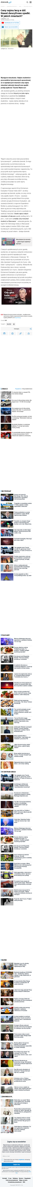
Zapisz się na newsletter (11, 27)
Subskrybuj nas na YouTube (12, 22)
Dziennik (2, 6)
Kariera (21, 1178)
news (20, 6)
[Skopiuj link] (20, 333)
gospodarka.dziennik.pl (12, 6)
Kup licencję (18, 317)
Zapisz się (16, 1164)
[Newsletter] (4, 333)
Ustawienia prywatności (15, 1182)
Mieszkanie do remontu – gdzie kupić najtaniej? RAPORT (23, 242)
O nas (10, 1178)
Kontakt (4, 1178)
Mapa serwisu (23, 1180)
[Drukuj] (12, 333)
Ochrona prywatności (12, 1180)
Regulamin (27, 1178)
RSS (24, 1182)
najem (9, 324)
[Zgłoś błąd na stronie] (28, 333)
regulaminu (21, 1159)
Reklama (15, 1178)
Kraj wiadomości (27, 389)
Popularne (18, 389)
